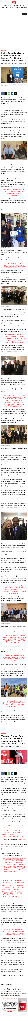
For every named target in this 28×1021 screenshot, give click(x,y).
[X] (5, 93)
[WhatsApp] (9, 93)
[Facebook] (2, 93)
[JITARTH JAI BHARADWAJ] (2, 63)
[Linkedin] (12, 93)
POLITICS (3, 50)
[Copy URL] (15, 93)
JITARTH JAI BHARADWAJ (10, 63)
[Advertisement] (14, 35)
